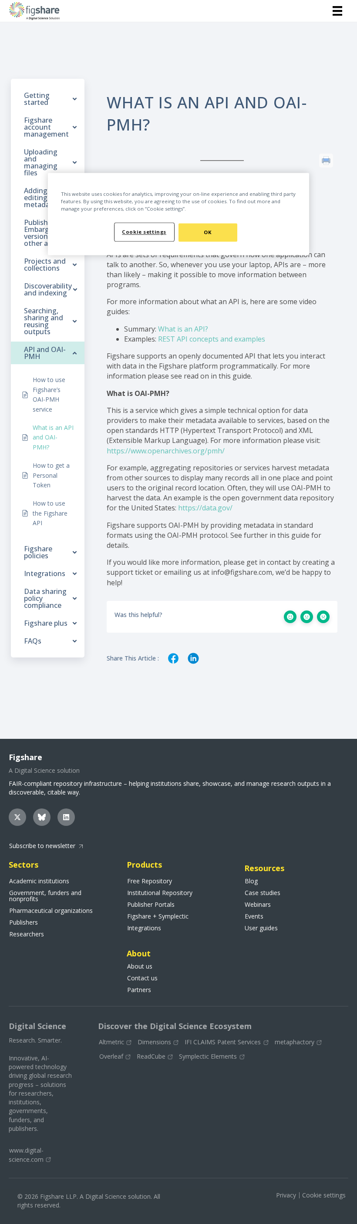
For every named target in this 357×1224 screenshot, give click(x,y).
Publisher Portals (151, 905)
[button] (17, 817)
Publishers (23, 922)
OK (208, 232)
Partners (139, 990)
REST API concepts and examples (211, 339)
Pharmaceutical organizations (51, 911)
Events (254, 916)
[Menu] (337, 11)
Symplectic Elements (208, 1056)
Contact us (142, 978)
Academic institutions (39, 881)
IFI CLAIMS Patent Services (223, 1042)
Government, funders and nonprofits (45, 896)
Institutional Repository (159, 893)
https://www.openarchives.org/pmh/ (166, 451)
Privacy (286, 1195)
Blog (251, 881)
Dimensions (154, 1042)
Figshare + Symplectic (158, 916)
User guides (261, 928)
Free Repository (149, 881)
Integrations (144, 928)
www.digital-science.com (26, 1154)
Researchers (26, 934)
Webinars (258, 905)
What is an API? (183, 329)
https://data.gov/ (205, 508)
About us (139, 966)
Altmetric (111, 1042)
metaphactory (294, 1042)
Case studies (262, 893)
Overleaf (111, 1056)
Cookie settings (324, 1195)
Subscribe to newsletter (42, 846)
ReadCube (151, 1056)
